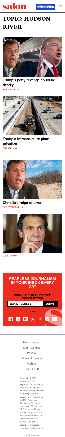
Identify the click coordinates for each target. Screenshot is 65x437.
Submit (50, 303)
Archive (31, 363)
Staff (25, 348)
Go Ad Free (32, 369)
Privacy (31, 353)
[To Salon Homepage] (14, 6)
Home (27, 342)
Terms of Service (31, 358)
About (36, 342)
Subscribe (45, 7)
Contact (35, 348)
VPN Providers (33, 435)
